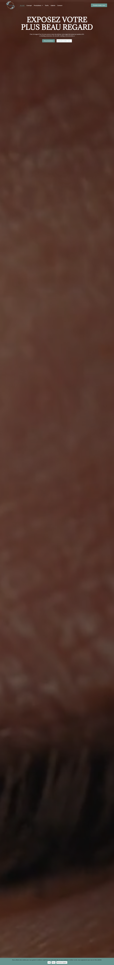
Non (53, 962)
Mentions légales (61, 962)
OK (49, 962)
